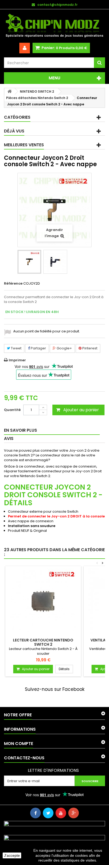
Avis (8, 438)
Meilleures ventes (24, 145)
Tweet (15, 348)
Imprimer (17, 360)
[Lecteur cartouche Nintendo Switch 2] (43, 601)
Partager (38, 348)
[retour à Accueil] (9, 91)
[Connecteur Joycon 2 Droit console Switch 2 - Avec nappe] (29, 261)
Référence (13, 283)
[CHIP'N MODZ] (54, 26)
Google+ (64, 348)
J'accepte (12, 855)
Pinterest (89, 348)
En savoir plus (20, 430)
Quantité (12, 409)
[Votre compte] (24, 48)
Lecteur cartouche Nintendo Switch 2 (43, 642)
